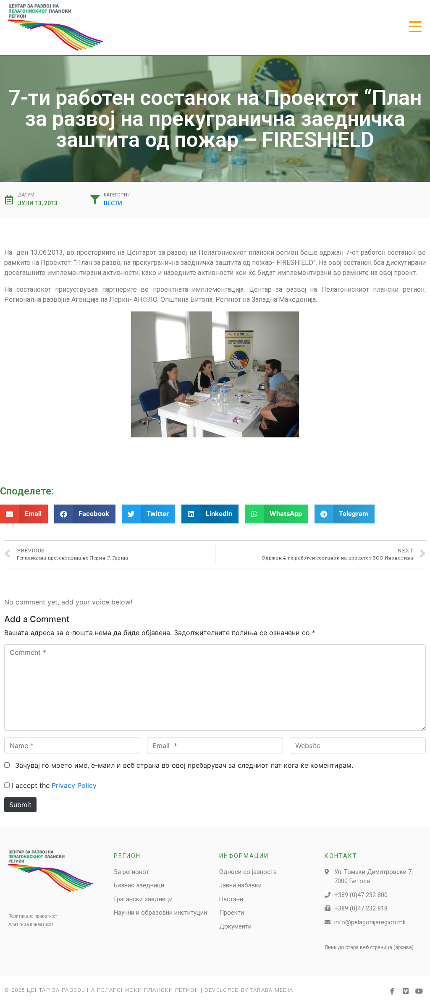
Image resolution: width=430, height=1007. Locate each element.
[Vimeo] (405, 991)
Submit (20, 804)
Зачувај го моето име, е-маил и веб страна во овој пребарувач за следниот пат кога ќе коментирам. (184, 765)
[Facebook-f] (392, 991)
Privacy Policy (74, 785)
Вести (113, 203)
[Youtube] (419, 991)
